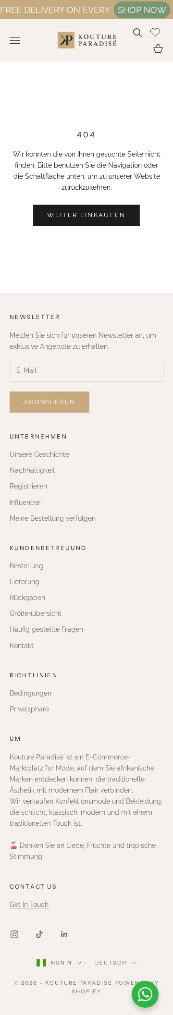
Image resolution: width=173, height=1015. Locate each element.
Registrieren (28, 486)
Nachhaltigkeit (32, 470)
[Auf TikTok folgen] (39, 934)
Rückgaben (27, 597)
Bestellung (26, 566)
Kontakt (22, 645)
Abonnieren (49, 401)
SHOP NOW (142, 10)
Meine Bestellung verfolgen (53, 518)
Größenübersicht (36, 613)
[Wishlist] (156, 31)
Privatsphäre (29, 709)
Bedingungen (30, 693)
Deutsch (111, 962)
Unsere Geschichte (39, 454)
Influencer (25, 502)
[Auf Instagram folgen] (14, 934)
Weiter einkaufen (86, 215)
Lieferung (24, 582)
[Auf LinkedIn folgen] (64, 934)
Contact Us (33, 886)
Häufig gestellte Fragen (46, 629)
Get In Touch (29, 904)
